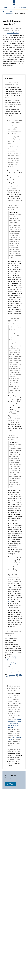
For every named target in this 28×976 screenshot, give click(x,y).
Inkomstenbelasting (7, 13)
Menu (5, 7)
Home (5, 11)
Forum (10, 11)
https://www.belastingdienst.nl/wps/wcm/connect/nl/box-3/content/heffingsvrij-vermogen (15, 723)
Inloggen (23, 7)
